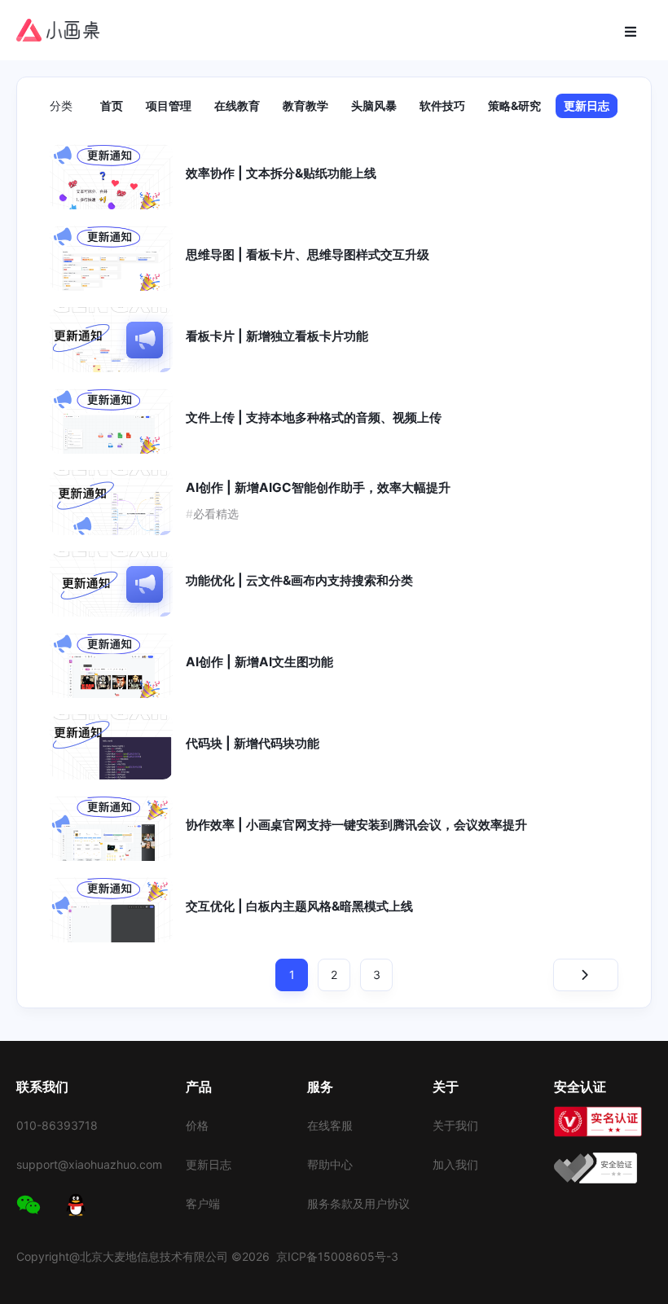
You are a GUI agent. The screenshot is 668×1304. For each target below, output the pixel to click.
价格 (197, 1125)
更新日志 (586, 105)
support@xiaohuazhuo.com (89, 1164)
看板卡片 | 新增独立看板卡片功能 (277, 336)
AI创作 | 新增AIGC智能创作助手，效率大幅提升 (318, 487)
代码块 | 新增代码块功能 (252, 743)
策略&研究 (514, 105)
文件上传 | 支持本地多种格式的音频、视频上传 (314, 417)
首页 (111, 105)
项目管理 (168, 105)
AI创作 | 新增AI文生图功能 (259, 662)
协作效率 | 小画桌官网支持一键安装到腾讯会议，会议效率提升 (356, 824)
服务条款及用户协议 (358, 1203)
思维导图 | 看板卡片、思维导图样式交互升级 (307, 254)
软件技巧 (442, 105)
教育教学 (305, 105)
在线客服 (330, 1125)
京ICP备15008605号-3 (337, 1256)
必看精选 (212, 513)
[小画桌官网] (57, 30)
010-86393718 (57, 1125)
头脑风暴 (374, 105)
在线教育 (237, 105)
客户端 (203, 1203)
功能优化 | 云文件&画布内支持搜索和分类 (299, 580)
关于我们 (455, 1125)
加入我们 (455, 1164)
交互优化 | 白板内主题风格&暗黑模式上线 (299, 906)
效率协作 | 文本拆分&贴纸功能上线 (281, 173)
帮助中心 (330, 1164)
